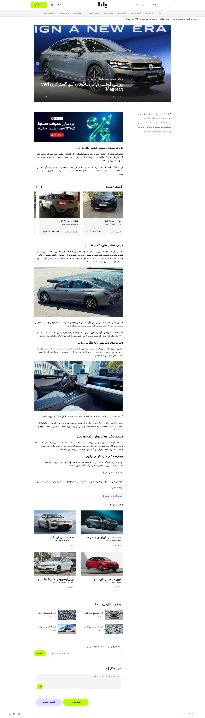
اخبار (160, 13)
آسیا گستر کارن (42, 481)
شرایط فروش (136, 13)
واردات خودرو (116, 488)
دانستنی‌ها (78, 13)
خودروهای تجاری (49, 13)
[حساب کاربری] (52, 5)
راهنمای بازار (122, 13)
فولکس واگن (117, 481)
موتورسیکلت (65, 13)
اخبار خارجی (57, 481)
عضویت (40, 653)
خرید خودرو (75, 702)
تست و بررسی (109, 13)
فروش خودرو (49, 702)
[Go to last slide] (167, 63)
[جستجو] (59, 5)
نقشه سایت (180, 714)
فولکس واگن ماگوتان (99, 481)
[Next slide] (37, 63)
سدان (83, 481)
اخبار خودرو (150, 13)
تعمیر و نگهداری (93, 13)
